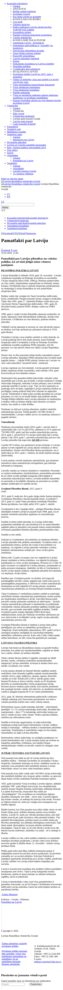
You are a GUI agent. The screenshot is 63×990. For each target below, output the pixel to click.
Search (10, 153)
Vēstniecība (12, 105)
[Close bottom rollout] (1, 969)
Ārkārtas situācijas (21, 24)
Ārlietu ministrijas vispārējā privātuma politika (14, 944)
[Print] (1, 247)
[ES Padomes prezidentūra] (1, 910)
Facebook (5, 250)
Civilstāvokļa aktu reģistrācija (26, 69)
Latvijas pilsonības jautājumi (26, 58)
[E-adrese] (1, 918)
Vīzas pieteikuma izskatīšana (26, 90)
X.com (14, 250)
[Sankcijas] (1, 915)
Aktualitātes (12, 155)
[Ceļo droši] (1, 904)
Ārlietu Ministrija (10, 894)
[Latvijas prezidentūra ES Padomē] (1, 928)
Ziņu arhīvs (12, 150)
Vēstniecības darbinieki (23, 116)
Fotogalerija (12, 126)
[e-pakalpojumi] (1, 912)
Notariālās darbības (22, 66)
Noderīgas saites (14, 134)
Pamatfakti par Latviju (23, 160)
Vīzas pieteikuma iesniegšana (26, 87)
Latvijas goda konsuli (23, 121)
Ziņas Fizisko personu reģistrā (27, 53)
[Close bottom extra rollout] (1, 987)
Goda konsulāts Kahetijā (24, 124)
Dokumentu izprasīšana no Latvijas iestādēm (33, 64)
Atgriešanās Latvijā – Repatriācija (28, 43)
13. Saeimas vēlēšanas (23, 174)
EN (8, 196)
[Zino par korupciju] (1, 907)
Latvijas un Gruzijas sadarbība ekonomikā (26, 145)
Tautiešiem (12, 163)
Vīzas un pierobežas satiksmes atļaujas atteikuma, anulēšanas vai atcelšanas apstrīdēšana (35, 96)
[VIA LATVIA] (1, 925)
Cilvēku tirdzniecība (22, 37)
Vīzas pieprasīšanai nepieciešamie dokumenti (34, 84)
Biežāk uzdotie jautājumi (24, 11)
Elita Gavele (18, 113)
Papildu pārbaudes (21, 92)
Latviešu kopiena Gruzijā (24, 171)
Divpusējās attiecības (16, 142)
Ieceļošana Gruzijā (21, 14)
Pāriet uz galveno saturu (12, 178)
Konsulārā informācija (17, 3)
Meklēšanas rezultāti (16, 132)
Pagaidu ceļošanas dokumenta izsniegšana (32, 35)
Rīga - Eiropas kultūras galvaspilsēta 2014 (26, 147)
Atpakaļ (16, 6)
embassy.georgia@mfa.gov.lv (47, 961)
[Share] (2, 247)
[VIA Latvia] (1, 920)
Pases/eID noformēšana (24, 56)
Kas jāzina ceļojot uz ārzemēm (27, 16)
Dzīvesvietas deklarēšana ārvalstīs (28, 50)
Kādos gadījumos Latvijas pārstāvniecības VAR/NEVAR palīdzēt (32, 28)
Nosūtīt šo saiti (14, 129)
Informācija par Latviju (23, 139)
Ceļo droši (17, 22)
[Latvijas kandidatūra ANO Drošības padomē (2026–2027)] (1, 923)
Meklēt (5, 208)
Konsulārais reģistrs (22, 32)
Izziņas (16, 61)
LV (8, 194)
